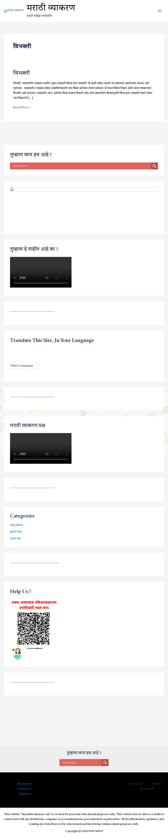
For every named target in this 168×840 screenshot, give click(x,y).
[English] (20, 349)
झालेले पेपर (16, 532)
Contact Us (24, 789)
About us (25, 793)
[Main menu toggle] (160, 11)
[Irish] (40, 349)
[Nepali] (28, 354)
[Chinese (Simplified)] (16, 349)
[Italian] (12, 354)
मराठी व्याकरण (51, 8)
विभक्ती (21, 73)
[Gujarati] (32, 349)
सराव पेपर (15, 538)
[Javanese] (16, 354)
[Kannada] (20, 354)
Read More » (22, 107)
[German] (28, 349)
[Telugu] (12, 359)
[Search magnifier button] (154, 165)
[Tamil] (40, 354)
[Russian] (32, 354)
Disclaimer (24, 783)
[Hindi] (36, 349)
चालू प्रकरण (16, 525)
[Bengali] (12, 349)
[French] (24, 349)
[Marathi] (24, 354)
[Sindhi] (36, 354)
